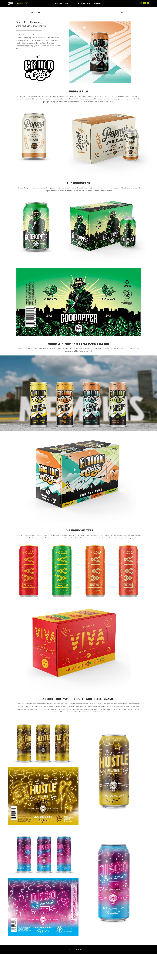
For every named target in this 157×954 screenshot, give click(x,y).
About (69, 4)
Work (59, 4)
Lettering (83, 4)
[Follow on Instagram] (141, 3)
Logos (97, 4)
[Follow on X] (144, 3)
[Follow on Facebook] (148, 3)
